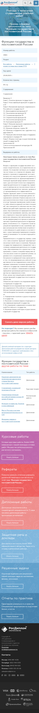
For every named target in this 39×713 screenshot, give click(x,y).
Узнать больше (12, 457)
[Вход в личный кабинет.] (30, 3)
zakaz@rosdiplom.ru (8, 671)
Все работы (7, 64)
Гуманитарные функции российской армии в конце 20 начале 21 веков (13, 397)
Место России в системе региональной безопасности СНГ (12, 413)
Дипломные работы (23, 64)
